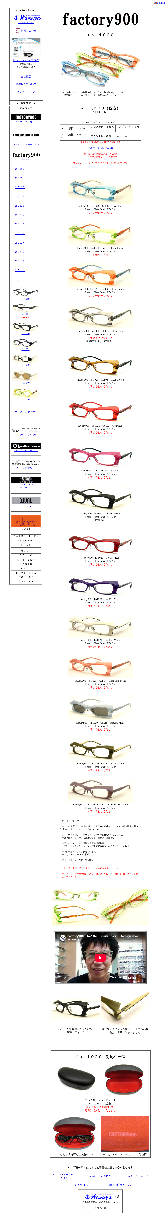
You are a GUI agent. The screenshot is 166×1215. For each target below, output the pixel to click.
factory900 (25, 159)
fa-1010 (26, 298)
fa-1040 (26, 382)
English (161, 2)
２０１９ (20, 196)
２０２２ (20, 168)
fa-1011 (25, 314)
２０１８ (20, 205)
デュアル (26, 506)
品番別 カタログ (100, 1176)
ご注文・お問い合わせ (100, 148)
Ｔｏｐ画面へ (80, 1184)
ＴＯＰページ (26, 22)
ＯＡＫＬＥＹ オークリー (26, 486)
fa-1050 (26, 399)
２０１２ (20, 261)
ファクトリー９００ (26, 122)
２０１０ (20, 279)
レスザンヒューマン (26, 450)
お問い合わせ (28, 30)
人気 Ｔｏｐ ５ (138, 1176)
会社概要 (26, 76)
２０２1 (19, 178)
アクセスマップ (26, 91)
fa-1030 (26, 364)
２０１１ (20, 270)
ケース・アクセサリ (26, 411)
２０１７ (20, 215)
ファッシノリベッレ (26, 434)
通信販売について (26, 84)
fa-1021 (26, 349)
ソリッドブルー (26, 468)
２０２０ (20, 187)
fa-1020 (26, 333)
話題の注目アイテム (121, 1184)
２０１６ (20, 224)
